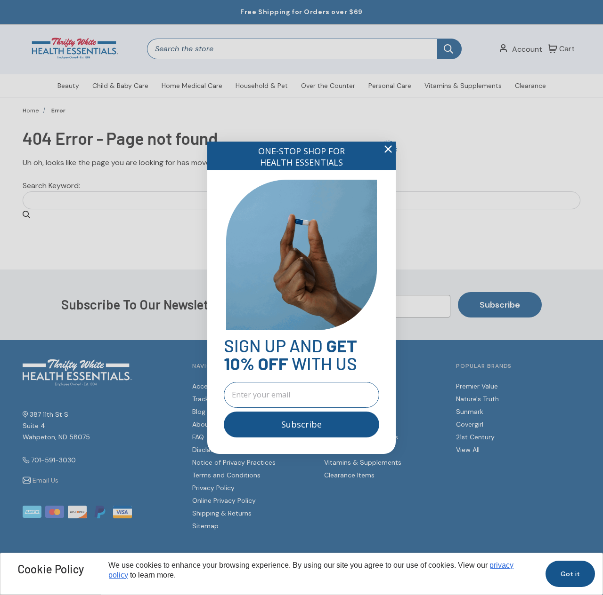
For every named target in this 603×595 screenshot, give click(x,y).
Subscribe (301, 424)
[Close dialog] (388, 149)
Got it (570, 574)
